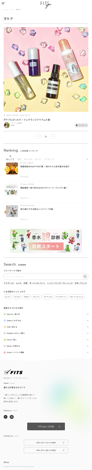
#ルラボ (17, 297)
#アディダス (48, 297)
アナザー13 (9, 282)
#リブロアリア (61, 297)
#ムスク (8, 297)
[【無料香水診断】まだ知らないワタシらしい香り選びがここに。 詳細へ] (46, 251)
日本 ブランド (81, 282)
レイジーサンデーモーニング (60, 282)
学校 (19, 159)
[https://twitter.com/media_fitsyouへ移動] (6, 417)
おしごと (10, 159)
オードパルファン (37, 282)
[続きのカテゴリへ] (86, 159)
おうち (38, 159)
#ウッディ (36, 297)
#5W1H (26, 297)
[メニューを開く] (3, 3)
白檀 (25, 282)
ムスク (19, 282)
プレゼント (49, 159)
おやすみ (28, 159)
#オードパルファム (76, 297)
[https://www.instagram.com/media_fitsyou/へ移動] (12, 417)
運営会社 (6, 462)
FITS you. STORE (46, 426)
